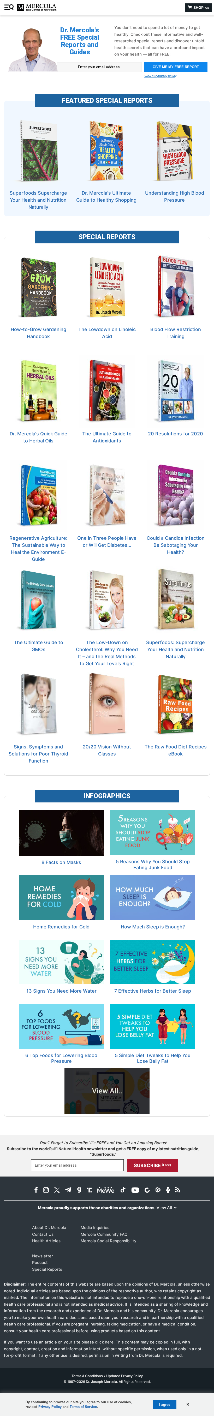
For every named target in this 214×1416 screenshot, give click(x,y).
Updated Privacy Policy (124, 1376)
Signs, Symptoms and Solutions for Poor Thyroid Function (38, 754)
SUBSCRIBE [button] (152, 1165)
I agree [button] (164, 1405)
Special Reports (47, 1269)
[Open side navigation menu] (9, 7)
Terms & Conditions (87, 1376)
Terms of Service (83, 1407)
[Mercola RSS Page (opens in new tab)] (177, 1190)
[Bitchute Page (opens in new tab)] (147, 1190)
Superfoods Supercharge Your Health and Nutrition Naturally (38, 200)
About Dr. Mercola (49, 1227)
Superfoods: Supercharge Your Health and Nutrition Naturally (175, 649)
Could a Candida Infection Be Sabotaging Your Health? (176, 545)
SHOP (201, 7)
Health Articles (46, 1240)
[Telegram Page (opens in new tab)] (68, 1190)
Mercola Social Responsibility (108, 1240)
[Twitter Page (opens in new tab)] (57, 1190)
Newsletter (42, 1255)
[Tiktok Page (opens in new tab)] (123, 1190)
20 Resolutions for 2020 (175, 433)
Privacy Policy (50, 1407)
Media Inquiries (95, 1227)
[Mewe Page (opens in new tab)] (106, 1190)
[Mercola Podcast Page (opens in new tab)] (168, 1190)
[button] (187, 1404)
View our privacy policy (160, 76)
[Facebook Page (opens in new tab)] (36, 1190)
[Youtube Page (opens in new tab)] (135, 1190)
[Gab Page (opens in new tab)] (79, 1190)
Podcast (40, 1262)
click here (104, 1342)
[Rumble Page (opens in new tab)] (158, 1190)
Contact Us (43, 1234)
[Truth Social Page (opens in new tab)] (89, 1190)
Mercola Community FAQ (104, 1234)
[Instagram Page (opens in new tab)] (46, 1190)
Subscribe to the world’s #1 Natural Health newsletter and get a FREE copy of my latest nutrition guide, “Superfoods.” (103, 1151)
